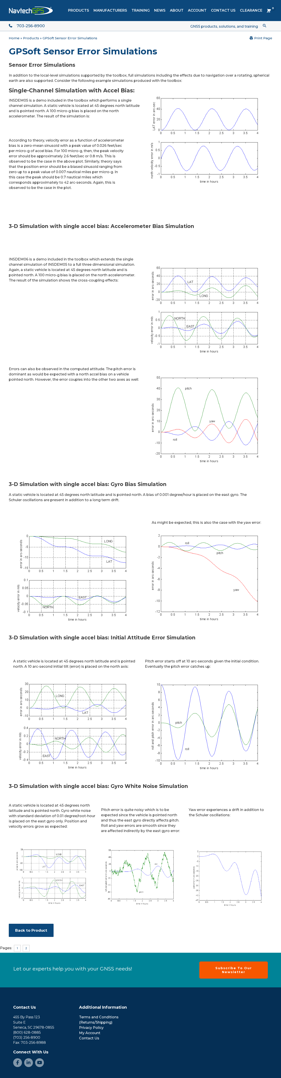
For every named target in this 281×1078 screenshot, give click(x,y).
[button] (264, 25)
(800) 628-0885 (27, 1032)
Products (31, 38)
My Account (89, 1033)
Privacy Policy (91, 1028)
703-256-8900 (31, 25)
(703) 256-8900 (26, 1037)
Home (14, 38)
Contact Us (24, 1007)
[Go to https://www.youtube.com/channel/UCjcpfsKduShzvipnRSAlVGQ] (39, 1062)
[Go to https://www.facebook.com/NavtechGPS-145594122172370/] (17, 1062)
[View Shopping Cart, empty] (268, 11)
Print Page (262, 38)
